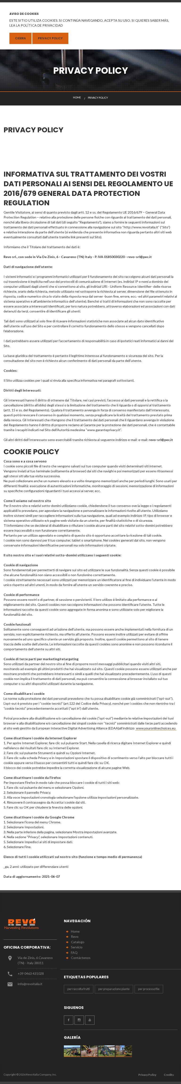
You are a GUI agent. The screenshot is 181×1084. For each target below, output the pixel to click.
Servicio (76, 947)
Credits (169, 1074)
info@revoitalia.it (30, 984)
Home (75, 931)
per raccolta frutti (78, 989)
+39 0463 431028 (31, 973)
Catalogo (77, 942)
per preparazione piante (114, 989)
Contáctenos (80, 958)
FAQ (74, 953)
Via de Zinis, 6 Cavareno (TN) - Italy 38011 (35, 960)
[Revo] (24, 924)
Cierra (20, 38)
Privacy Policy (50, 38)
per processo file (149, 989)
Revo (74, 936)
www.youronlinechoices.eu (156, 728)
